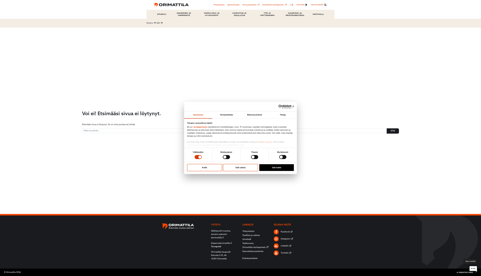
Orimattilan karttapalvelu (273, 5)
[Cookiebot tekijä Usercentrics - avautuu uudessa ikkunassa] (283, 106)
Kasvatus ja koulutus (239, 14)
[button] (473, 269)
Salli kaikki (276, 167)
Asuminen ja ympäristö (184, 14)
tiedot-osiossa (265, 142)
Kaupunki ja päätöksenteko (295, 14)
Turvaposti (216, 247)
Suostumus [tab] (198, 115)
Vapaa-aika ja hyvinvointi (211, 14)
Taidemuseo (248, 243)
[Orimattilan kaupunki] (171, 5)
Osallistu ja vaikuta (251, 235)
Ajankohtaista (233, 5)
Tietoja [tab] (283, 115)
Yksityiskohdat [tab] (226, 115)
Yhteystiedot (218, 5)
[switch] (226, 157)
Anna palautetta (250, 5)
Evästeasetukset (250, 258)
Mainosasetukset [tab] (254, 115)
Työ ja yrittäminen (267, 14)
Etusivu (161, 14)
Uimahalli (246, 239)
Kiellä (204, 167)
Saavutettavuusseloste (252, 251)
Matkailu (318, 14)
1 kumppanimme (200, 127)
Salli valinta (240, 167)
